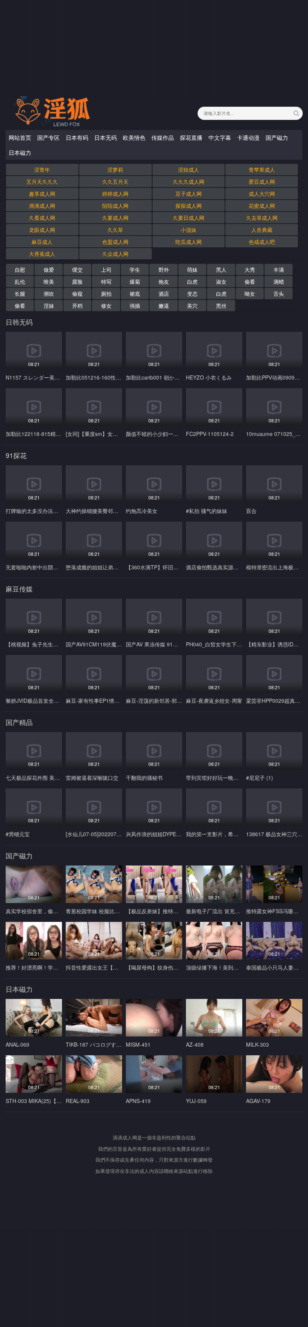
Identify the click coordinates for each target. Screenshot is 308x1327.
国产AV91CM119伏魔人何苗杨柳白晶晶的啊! (118, 644)
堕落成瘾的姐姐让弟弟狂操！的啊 (105, 567)
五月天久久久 (42, 181)
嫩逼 (164, 305)
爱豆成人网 (262, 181)
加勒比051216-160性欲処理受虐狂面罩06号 (117, 377)
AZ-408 (195, 1044)
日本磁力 (20, 152)
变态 (192, 293)
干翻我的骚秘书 (144, 777)
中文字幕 (219, 137)
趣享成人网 (42, 193)
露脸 (77, 281)
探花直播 (191, 137)
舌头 (278, 293)
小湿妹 (188, 229)
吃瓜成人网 (188, 241)
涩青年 (42, 169)
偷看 (250, 281)
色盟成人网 (115, 241)
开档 (77, 305)
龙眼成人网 (42, 229)
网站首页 (20, 137)
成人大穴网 (262, 193)
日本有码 (77, 137)
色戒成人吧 (262, 241)
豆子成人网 (188, 193)
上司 (106, 269)
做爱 (49, 269)
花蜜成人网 (262, 205)
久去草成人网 (262, 217)
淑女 (221, 281)
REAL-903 (77, 1101)
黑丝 (221, 305)
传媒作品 (162, 137)
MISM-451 (138, 1044)
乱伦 (20, 281)
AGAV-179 (258, 1101)
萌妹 (192, 269)
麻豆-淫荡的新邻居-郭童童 (156, 700)
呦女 (250, 293)
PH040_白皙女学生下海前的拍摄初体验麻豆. (238, 644)
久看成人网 (42, 217)
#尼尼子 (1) (259, 777)
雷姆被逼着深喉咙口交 (92, 777)
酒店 (164, 293)
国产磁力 (277, 137)
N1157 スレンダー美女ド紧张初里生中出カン (59, 377)
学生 (135, 269)
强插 (135, 305)
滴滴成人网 (42, 205)
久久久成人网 (188, 181)
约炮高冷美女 (141, 510)
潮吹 (49, 293)
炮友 (164, 281)
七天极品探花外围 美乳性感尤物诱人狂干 (54, 777)
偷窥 (77, 293)
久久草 (115, 229)
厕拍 (106, 293)
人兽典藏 (261, 229)
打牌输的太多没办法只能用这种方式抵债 (53, 510)
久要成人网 (115, 217)
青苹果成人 (262, 169)
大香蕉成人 (42, 253)
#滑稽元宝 (18, 834)
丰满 (278, 269)
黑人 (221, 269)
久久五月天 (115, 181)
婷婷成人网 (115, 193)
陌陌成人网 (115, 205)
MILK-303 (257, 1044)
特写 (106, 281)
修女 (106, 305)
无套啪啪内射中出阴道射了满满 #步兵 (50, 567)
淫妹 (49, 305)
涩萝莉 (115, 169)
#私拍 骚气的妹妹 (206, 510)
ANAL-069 (17, 1044)
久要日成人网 (188, 217)
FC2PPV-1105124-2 (210, 433)
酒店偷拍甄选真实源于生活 (217, 567)
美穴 (192, 305)
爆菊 (135, 281)
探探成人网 (188, 205)
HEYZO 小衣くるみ (209, 377)
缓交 (77, 269)
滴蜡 (278, 281)
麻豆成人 (42, 241)
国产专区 (48, 137)
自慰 (20, 269)
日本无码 (105, 137)
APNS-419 (138, 1101)
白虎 (192, 281)
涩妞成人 (188, 169)
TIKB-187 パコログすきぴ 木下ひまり (110, 1044)
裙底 (135, 293)
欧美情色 (134, 137)
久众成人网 (115, 253)
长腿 (20, 293)
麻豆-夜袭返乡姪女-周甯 (214, 700)
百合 (251, 510)
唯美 (49, 281)
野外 (164, 269)
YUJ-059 (196, 1101)
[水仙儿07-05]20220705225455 (103, 834)
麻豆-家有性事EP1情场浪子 (98, 700)
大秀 (250, 269)
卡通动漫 (248, 137)
